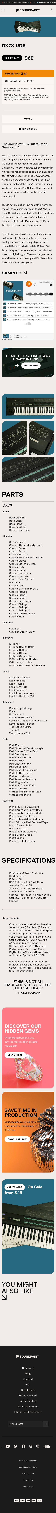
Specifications (27, 129)
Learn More (15, 1055)
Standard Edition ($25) (19, 81)
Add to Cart (12, 58)
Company (28, 1368)
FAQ (28, 1384)
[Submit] (45, 1424)
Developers (28, 1390)
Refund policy (28, 1401)
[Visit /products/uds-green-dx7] (28, 1226)
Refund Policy (28, 1486)
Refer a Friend (28, 1395)
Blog (28, 1373)
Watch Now (31, 365)
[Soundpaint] (28, 10)
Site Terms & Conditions (28, 1467)
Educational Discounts (28, 1412)
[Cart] (50, 10)
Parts (27, 119)
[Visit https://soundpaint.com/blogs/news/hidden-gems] (28, 1047)
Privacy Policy (28, 1480)
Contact (28, 1379)
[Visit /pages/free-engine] (28, 1132)
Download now (17, 1139)
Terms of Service (28, 1406)
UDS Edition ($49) (16, 73)
